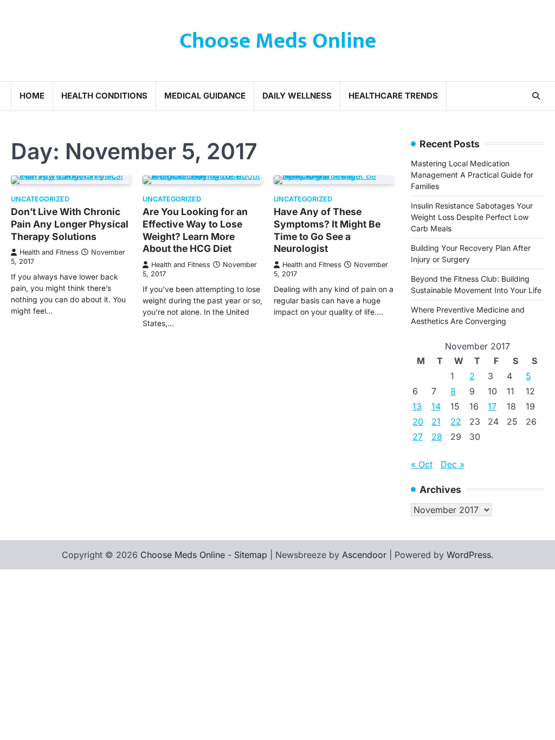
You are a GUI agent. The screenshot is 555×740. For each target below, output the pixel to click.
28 (436, 436)
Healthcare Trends (393, 95)
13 (417, 406)
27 (417, 436)
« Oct (422, 464)
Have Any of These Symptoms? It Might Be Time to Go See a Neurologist (327, 230)
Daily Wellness (297, 95)
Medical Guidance (205, 95)
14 (436, 406)
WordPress (469, 554)
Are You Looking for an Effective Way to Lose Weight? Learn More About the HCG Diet (195, 230)
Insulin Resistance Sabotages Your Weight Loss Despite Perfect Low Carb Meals (472, 217)
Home (32, 95)
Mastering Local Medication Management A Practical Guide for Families (472, 175)
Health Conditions (104, 95)
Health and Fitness (49, 252)
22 (455, 421)
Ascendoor (364, 554)
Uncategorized (40, 199)
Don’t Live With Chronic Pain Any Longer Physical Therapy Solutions (69, 224)
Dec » (452, 464)
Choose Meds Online (277, 41)
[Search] (536, 96)
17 (492, 406)
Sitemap (250, 554)
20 (417, 421)
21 (436, 421)
